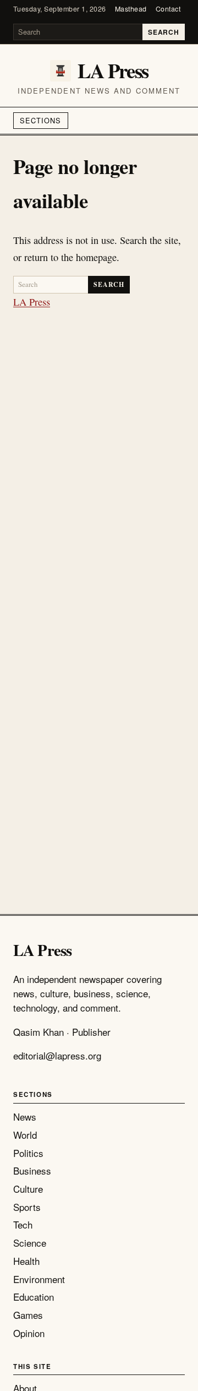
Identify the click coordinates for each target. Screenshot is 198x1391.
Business (32, 1170)
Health (26, 1261)
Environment (39, 1279)
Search (163, 32)
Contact (168, 9)
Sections (40, 120)
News (24, 1116)
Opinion (29, 1333)
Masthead (131, 9)
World (25, 1135)
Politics (28, 1153)
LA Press (31, 301)
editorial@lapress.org (57, 1055)
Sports (27, 1207)
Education (33, 1296)
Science (29, 1242)
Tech (22, 1224)
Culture (28, 1189)
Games (28, 1315)
